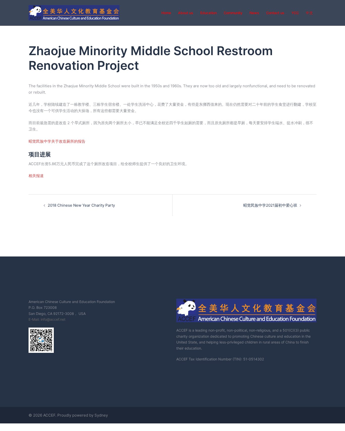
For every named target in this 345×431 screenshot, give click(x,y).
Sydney (101, 415)
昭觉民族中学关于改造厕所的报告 (57, 141)
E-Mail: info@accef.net (47, 319)
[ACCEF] (74, 12)
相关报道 (36, 175)
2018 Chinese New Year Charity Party (81, 205)
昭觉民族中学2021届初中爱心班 (270, 205)
